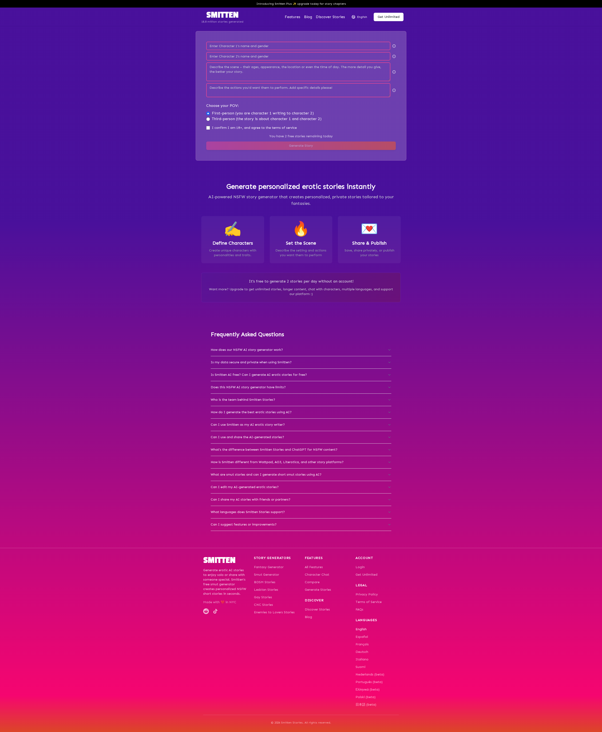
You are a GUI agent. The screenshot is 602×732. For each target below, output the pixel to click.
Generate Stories (318, 590)
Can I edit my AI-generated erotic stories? (245, 487)
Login (360, 567)
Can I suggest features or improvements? (244, 524)
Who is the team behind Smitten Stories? (243, 400)
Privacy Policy (367, 594)
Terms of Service (369, 602)
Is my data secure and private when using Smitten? (251, 362)
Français (362, 644)
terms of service (284, 128)
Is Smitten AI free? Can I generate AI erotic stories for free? (259, 375)
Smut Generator (266, 575)
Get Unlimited (366, 575)
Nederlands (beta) (370, 674)
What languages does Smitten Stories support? (248, 512)
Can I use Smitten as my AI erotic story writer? (248, 425)
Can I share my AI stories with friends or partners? (250, 499)
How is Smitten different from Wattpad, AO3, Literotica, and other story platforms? (277, 462)
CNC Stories (263, 605)
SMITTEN (222, 15)
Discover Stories (317, 609)
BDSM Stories (264, 582)
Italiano (362, 659)
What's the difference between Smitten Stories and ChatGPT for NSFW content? (274, 450)
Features (292, 17)
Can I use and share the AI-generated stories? (247, 437)
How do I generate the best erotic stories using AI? (251, 412)
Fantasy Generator (269, 567)
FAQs (359, 609)
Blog (308, 17)
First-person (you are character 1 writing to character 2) (263, 113)
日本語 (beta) (366, 705)
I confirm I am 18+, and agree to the (254, 128)
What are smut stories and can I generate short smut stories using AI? (266, 475)
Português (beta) (369, 682)
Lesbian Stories (266, 590)
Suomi (360, 667)
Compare (312, 582)
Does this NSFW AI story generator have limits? (248, 387)
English (361, 629)
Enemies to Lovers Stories (274, 612)
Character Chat (317, 575)
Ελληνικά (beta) (368, 690)
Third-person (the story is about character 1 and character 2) (266, 119)
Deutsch (362, 652)
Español (362, 637)
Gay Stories (263, 597)
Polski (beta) (366, 697)
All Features (314, 567)
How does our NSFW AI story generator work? (247, 350)
